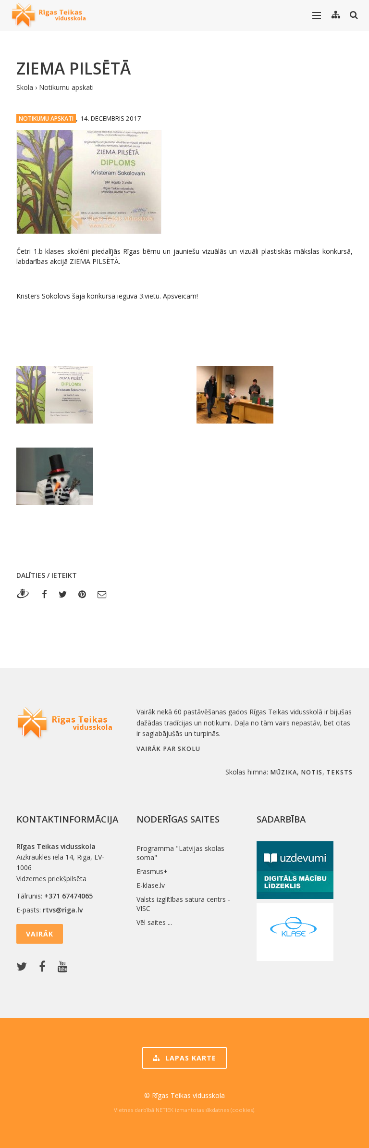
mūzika (283, 772)
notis (311, 772)
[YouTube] (65, 967)
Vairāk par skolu (168, 749)
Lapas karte (189, 1057)
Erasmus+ (152, 871)
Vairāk (39, 933)
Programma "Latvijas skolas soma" (180, 853)
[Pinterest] (82, 594)
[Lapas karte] (336, 15)
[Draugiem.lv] (25, 594)
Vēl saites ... (154, 922)
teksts (339, 772)
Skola (24, 87)
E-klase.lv (150, 885)
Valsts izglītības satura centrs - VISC (183, 904)
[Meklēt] (354, 15)
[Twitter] (63, 594)
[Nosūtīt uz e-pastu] (102, 594)
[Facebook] (44, 594)
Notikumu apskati (66, 87)
